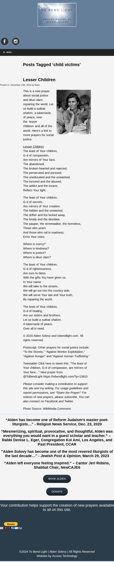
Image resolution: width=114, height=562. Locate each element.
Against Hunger (34, 356)
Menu (9, 52)
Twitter (68, 401)
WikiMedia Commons (57, 408)
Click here (44, 363)
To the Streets (33, 351)
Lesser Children (39, 79)
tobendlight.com (67, 335)
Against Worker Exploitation (65, 351)
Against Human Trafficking (70, 356)
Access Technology (64, 556)
